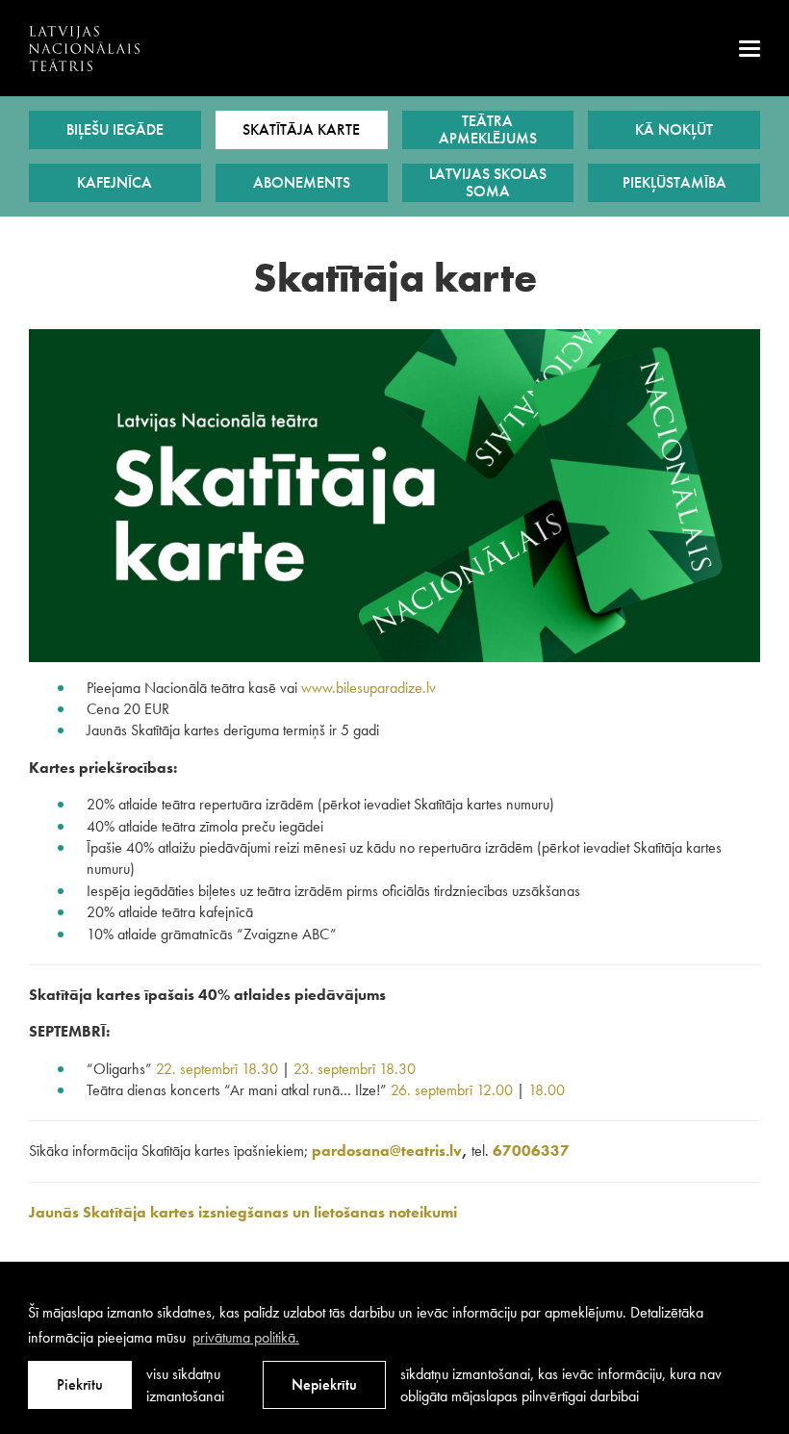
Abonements (301, 182)
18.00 (546, 1090)
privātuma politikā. (245, 1337)
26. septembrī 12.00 (452, 1090)
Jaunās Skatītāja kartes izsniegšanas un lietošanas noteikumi (243, 1212)
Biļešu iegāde (115, 129)
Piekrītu (80, 1384)
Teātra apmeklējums (488, 129)
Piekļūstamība (674, 182)
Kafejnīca (114, 182)
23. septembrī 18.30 (354, 1069)
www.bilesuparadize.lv (368, 688)
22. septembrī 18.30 (217, 1069)
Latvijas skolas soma (488, 182)
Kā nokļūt (674, 129)
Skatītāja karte (301, 129)
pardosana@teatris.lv (387, 1150)
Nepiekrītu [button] (324, 1384)
